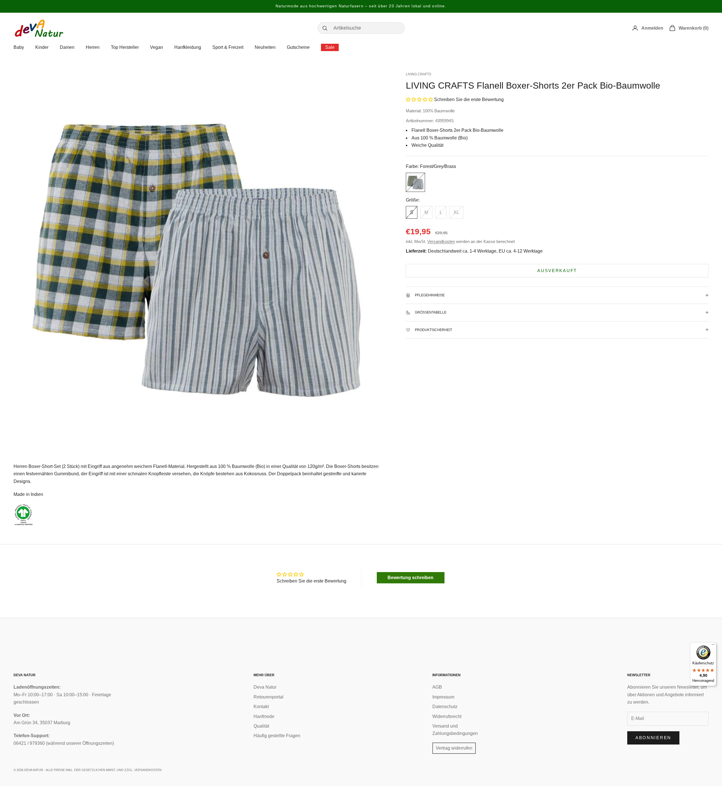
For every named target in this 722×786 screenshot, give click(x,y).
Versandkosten (441, 241)
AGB (437, 687)
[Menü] (713, 645)
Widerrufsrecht (446, 716)
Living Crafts (418, 74)
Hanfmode (264, 716)
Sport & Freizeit (227, 47)
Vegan (156, 47)
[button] (419, 99)
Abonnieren (653, 737)
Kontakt (261, 706)
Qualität (261, 726)
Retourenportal (268, 697)
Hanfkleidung (187, 47)
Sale (329, 47)
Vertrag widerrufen (454, 748)
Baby (19, 47)
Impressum (443, 697)
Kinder (42, 47)
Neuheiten (265, 47)
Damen (67, 47)
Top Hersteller (125, 47)
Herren (93, 47)
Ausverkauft (557, 270)
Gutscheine (298, 47)
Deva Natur (265, 687)
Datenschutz (444, 706)
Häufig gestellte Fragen (277, 735)
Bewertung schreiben (410, 577)
